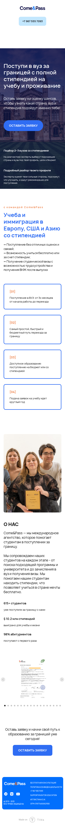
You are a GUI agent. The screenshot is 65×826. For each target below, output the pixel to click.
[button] (23, 125)
